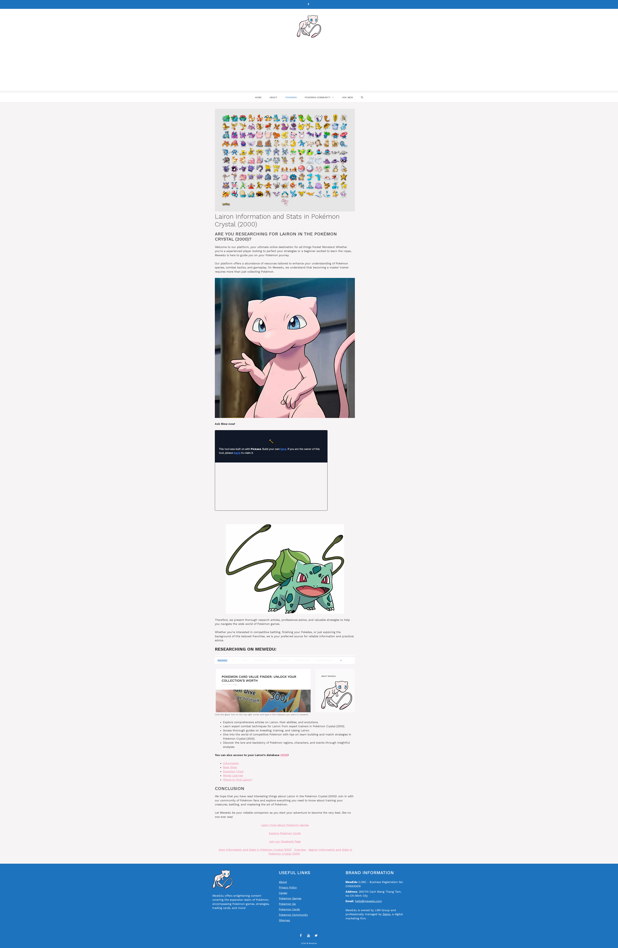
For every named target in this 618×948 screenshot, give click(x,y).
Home (258, 97)
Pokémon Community (317, 97)
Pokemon (291, 97)
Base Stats (230, 767)
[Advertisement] (309, 68)
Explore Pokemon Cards (285, 833)
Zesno (386, 914)
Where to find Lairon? (237, 779)
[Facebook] (308, 4)
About (273, 97)
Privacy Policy (288, 887)
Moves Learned (233, 775)
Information (231, 763)
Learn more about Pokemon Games (285, 825)
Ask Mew (347, 97)
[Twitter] (316, 935)
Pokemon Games (290, 898)
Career (283, 893)
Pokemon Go (287, 904)
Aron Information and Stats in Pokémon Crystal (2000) (255, 849)
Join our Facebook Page (285, 841)
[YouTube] (308, 935)
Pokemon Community (293, 914)
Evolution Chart (233, 771)
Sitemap (284, 920)
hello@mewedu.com (368, 901)
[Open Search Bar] (362, 97)
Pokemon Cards (289, 909)
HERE (284, 755)
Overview (300, 849)
